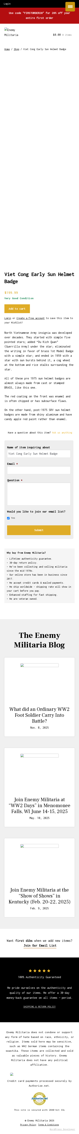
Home (7, 49)
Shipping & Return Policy (39, 1006)
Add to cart (17, 308)
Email (12, 463)
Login (7, 318)
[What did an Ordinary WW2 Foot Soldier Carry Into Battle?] (39, 682)
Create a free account (30, 318)
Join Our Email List (40, 945)
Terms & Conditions (48, 1124)
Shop (16, 49)
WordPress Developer (62, 1129)
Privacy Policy (28, 1124)
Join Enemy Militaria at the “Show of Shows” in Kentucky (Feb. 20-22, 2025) (40, 896)
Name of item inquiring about (28, 447)
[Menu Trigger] (70, 6)
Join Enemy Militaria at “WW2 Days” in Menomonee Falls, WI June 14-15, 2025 (39, 805)
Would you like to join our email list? (36, 511)
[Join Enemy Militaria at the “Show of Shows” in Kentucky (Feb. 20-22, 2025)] (39, 863)
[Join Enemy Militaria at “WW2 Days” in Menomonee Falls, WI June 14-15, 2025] (39, 773)
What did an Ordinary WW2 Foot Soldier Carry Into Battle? (39, 715)
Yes (13, 518)
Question (14, 480)
